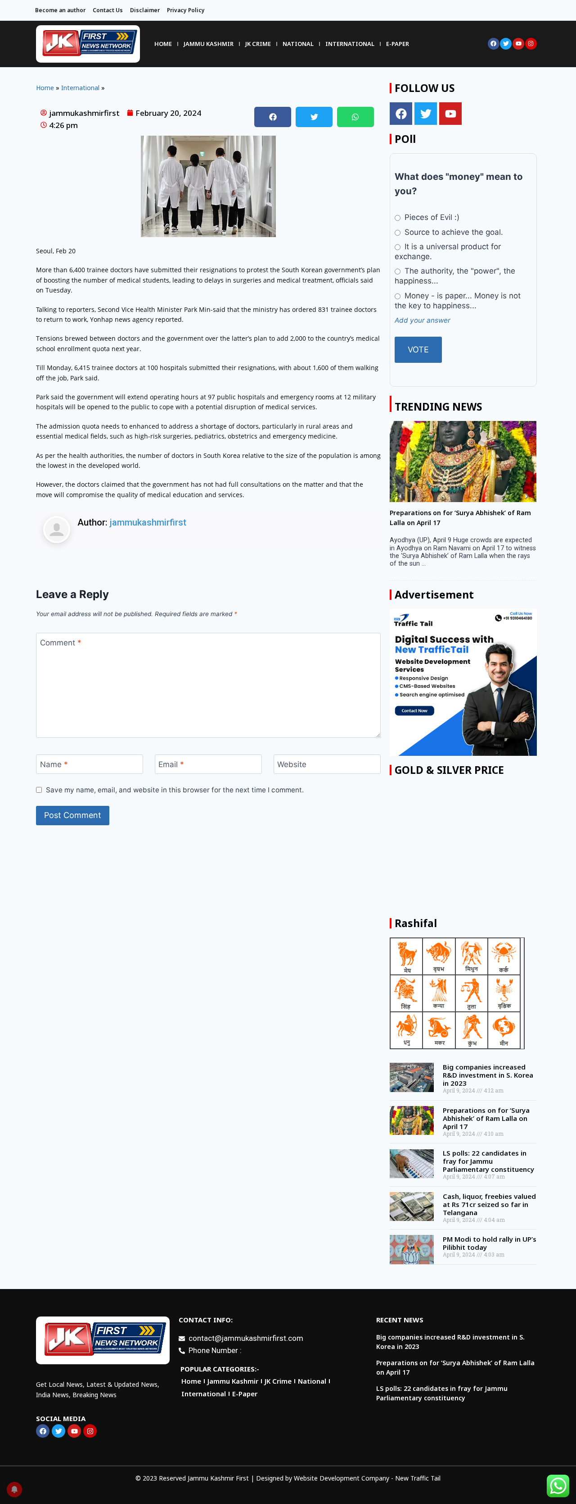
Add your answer (422, 320)
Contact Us (108, 10)
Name (54, 764)
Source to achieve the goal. (452, 232)
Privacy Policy (186, 10)
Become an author (60, 10)
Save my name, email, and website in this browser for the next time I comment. (175, 790)
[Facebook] (494, 44)
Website (291, 764)
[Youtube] (518, 44)
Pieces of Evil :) (430, 217)
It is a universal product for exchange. (447, 251)
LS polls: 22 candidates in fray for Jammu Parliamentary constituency (488, 1161)
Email (171, 764)
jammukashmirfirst (148, 522)
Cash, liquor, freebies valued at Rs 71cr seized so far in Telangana (489, 1204)
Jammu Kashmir (209, 44)
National (298, 44)
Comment (60, 642)
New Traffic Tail (418, 1478)
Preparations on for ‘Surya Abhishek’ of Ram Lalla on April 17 (486, 1118)
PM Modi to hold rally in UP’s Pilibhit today (489, 1243)
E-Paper (397, 44)
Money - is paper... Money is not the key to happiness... (457, 300)
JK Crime (258, 44)
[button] (272, 117)
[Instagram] (531, 44)
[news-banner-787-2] (463, 682)
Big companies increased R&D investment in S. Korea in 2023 (488, 1075)
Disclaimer (145, 10)
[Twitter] (506, 44)
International (349, 44)
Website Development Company (341, 1478)
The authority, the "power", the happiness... (455, 275)
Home (163, 44)
